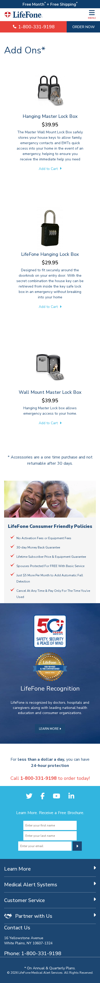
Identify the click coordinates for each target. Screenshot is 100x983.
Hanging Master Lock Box (50, 116)
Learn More (49, 729)
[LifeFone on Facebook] (43, 796)
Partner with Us (33, 916)
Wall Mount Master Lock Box (50, 392)
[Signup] (77, 846)
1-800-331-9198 (36, 26)
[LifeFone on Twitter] (29, 796)
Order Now (83, 26)
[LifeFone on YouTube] (56, 796)
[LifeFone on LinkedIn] (71, 796)
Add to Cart (49, 168)
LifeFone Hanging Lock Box (50, 254)
